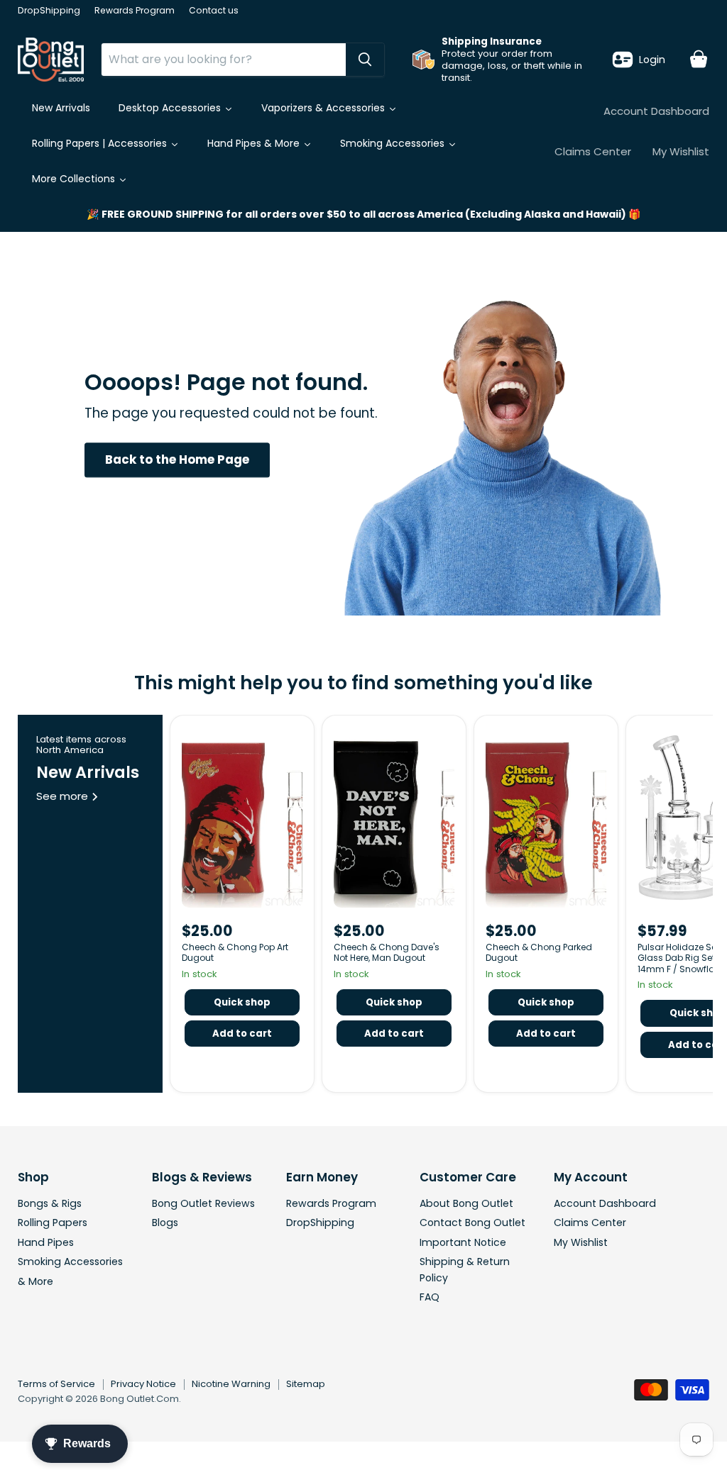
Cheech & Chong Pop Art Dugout (235, 952)
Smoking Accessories (70, 1261)
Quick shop (242, 1002)
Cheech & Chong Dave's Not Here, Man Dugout (386, 952)
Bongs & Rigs (50, 1203)
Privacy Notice (143, 1384)
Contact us (214, 11)
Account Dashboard (656, 111)
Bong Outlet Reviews (203, 1203)
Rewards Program (134, 11)
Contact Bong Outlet (472, 1222)
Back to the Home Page (177, 459)
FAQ (429, 1297)
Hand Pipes (46, 1242)
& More (35, 1281)
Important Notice (463, 1242)
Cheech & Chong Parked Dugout (539, 952)
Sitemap (305, 1384)
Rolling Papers (52, 1222)
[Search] (365, 59)
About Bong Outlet (466, 1203)
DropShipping (49, 11)
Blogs (165, 1222)
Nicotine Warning (231, 1384)
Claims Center (592, 151)
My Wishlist (680, 151)
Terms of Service (56, 1384)
